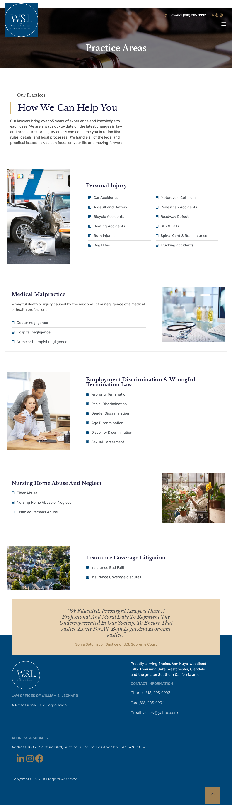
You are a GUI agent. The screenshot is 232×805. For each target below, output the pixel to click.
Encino (164, 664)
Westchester (177, 669)
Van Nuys (180, 664)
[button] (223, 23)
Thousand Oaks (153, 669)
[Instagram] (30, 758)
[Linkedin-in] (20, 758)
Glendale (197, 669)
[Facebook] (39, 758)
